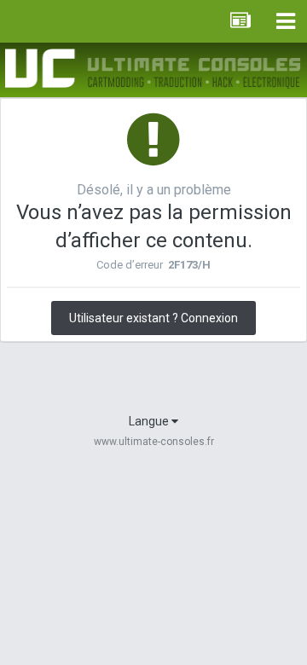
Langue (150, 421)
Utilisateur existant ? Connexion (153, 318)
